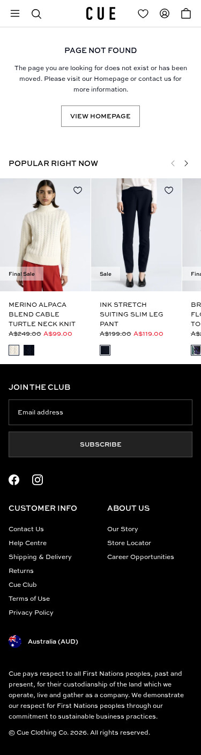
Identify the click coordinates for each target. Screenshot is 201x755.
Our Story (122, 528)
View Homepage (100, 115)
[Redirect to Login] (143, 13)
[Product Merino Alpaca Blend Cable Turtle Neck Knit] (45, 234)
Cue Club (23, 584)
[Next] (186, 163)
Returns (21, 570)
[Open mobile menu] (15, 13)
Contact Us (26, 528)
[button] (36, 13)
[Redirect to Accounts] (164, 13)
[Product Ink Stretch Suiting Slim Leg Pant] (136, 234)
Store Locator (129, 542)
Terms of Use (29, 598)
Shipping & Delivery (40, 556)
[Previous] (173, 163)
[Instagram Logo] (37, 479)
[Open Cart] (186, 13)
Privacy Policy (31, 612)
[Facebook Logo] (14, 479)
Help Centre (28, 542)
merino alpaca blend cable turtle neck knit (42, 314)
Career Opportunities (140, 556)
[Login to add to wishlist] (77, 190)
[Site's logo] (100, 13)
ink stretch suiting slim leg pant (131, 314)
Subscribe (101, 444)
